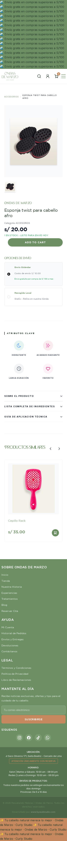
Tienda (5, 580)
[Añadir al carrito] (55, 532)
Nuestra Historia (11, 586)
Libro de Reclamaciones (16, 679)
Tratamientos (9, 598)
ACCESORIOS (11, 97)
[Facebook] (28, 737)
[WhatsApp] (47, 737)
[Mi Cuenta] (47, 76)
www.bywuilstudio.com (43, 812)
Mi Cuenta (7, 627)
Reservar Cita (9, 611)
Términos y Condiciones (16, 667)
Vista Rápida (33, 508)
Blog (4, 604)
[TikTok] (38, 737)
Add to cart (35, 242)
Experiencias (9, 592)
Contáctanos (9, 651)
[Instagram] (19, 737)
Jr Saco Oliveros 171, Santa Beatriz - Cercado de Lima (34, 756)
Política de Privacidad (14, 673)
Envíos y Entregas (12, 639)
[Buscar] (39, 76)
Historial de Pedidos (13, 633)
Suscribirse (33, 719)
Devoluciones (9, 645)
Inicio (4, 574)
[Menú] (63, 76)
